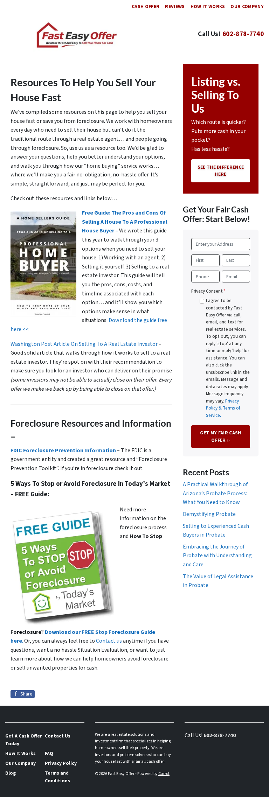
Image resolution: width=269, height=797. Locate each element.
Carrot (164, 774)
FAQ (49, 753)
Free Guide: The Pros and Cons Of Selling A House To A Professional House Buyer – (124, 222)
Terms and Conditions (57, 777)
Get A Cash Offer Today (23, 740)
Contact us (109, 641)
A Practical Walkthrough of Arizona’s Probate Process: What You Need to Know (215, 493)
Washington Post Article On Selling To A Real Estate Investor (85, 344)
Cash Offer (145, 6)
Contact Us (57, 736)
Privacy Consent (208, 291)
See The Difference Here (221, 170)
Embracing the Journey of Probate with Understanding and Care (217, 555)
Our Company (247, 6)
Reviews (175, 6)
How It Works (208, 6)
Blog (10, 773)
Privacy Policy (61, 763)
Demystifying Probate (209, 514)
